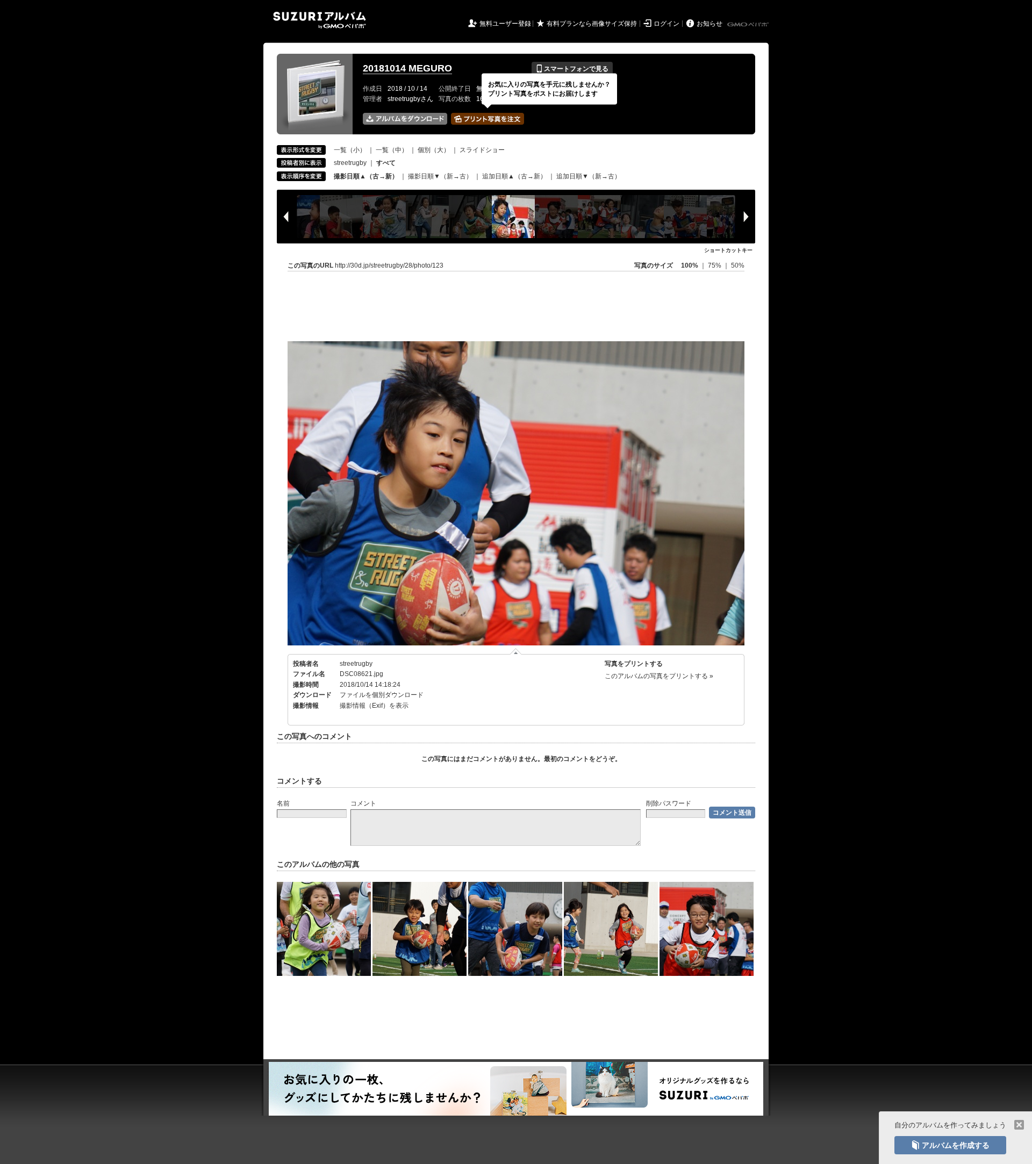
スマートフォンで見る (572, 69)
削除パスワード (668, 803)
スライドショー (482, 150)
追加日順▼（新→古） (588, 176)
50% (737, 265)
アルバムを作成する (950, 1145)
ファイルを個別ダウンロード (382, 695)
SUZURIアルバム (319, 20)
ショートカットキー (728, 250)
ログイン (666, 23)
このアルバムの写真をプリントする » (659, 676)
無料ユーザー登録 (505, 23)
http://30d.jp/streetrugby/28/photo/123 (389, 265)
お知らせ (709, 23)
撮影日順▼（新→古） (440, 176)
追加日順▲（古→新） (514, 176)
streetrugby (350, 163)
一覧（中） (392, 150)
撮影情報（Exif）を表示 (374, 705)
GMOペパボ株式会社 (748, 24)
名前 (283, 803)
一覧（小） (350, 150)
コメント (363, 803)
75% (715, 265)
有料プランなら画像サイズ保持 (592, 23)
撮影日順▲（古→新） (366, 176)
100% (689, 265)
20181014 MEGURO (407, 68)
